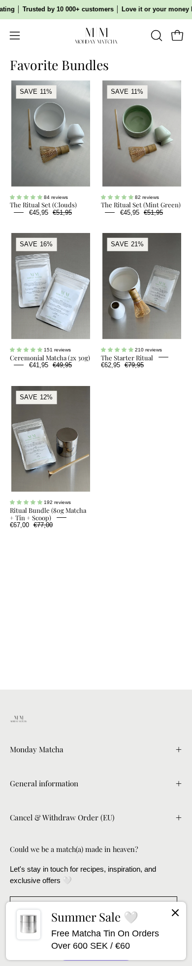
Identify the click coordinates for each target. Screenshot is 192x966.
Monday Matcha (37, 749)
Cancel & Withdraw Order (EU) (62, 817)
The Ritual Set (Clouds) (43, 204)
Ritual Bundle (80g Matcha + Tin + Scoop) (48, 514)
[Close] (175, 915)
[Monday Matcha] (96, 36)
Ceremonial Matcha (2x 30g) (50, 357)
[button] (155, 35)
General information (44, 783)
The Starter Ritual (127, 357)
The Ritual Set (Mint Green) (141, 204)
